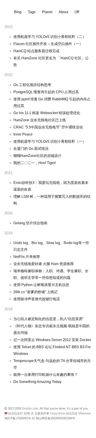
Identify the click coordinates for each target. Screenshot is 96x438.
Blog (17, 12)
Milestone (84, 413)
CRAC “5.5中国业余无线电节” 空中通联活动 (48, 127)
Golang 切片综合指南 (30, 223)
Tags (31, 12)
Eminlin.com (30, 408)
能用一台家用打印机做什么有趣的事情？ (45, 374)
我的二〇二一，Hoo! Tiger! (34, 163)
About (63, 12)
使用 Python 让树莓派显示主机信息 (41, 285)
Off (77, 12)
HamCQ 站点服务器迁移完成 (36, 51)
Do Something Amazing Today (37, 382)
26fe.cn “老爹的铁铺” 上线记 (35, 292)
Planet (47, 12)
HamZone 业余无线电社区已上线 (39, 120)
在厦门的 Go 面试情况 (30, 148)
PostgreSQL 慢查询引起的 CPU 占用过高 (46, 92)
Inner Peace (23, 134)
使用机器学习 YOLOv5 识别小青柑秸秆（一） (49, 141)
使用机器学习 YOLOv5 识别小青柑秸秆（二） (49, 37)
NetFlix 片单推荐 (26, 257)
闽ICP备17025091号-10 (20, 418)
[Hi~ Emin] (7, 13)
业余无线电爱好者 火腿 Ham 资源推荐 (43, 264)
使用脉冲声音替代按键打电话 (36, 299)
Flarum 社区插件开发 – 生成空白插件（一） (48, 44)
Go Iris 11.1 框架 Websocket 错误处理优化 (46, 113)
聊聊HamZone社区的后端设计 (37, 156)
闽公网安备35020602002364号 (55, 418)
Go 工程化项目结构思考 (32, 85)
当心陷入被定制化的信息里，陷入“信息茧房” (48, 319)
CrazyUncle (58, 413)
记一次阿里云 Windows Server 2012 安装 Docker (52, 340)
